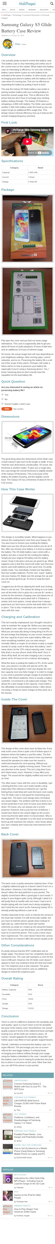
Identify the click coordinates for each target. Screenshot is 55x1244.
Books (21, 10)
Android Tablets (22, 1206)
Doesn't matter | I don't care (17, 404)
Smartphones (21, 1080)
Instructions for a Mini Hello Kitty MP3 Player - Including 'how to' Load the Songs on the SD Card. (29, 1181)
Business (32, 10)
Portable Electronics (25, 1097)
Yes (6, 395)
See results (18, 409)
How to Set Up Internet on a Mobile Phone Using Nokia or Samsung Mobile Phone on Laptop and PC (30, 1151)
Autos (12, 10)
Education (44, 10)
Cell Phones (20, 1114)
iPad (16, 1192)
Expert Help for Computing (28, 1145)
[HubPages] (27, 4)
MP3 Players (20, 1175)
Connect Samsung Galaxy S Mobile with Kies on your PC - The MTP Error (30, 1087)
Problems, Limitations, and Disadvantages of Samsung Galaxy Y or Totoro (27, 1120)
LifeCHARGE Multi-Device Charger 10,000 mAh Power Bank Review (30, 1103)
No (6, 399)
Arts (4, 10)
